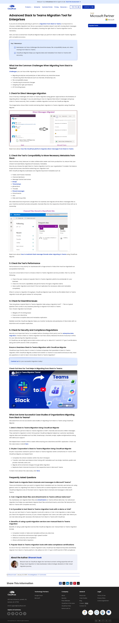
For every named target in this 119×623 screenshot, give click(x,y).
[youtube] (99, 620)
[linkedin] (96, 620)
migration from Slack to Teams (50, 24)
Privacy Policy (101, 598)
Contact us (15, 361)
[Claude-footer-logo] (16, 613)
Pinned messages (18, 191)
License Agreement (103, 600)
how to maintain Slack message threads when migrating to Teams (43, 254)
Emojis (14, 182)
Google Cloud (39, 595)
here (26, 444)
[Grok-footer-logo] (24, 613)
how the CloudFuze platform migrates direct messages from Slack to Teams (47, 149)
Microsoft (37, 598)
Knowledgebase (32, 575)
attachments (41, 500)
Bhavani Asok (35, 557)
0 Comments (42, 575)
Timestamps (16, 184)
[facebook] (103, 620)
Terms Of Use (101, 595)
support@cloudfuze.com (18, 606)
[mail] (110, 620)
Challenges (13, 71)
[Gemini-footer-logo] (20, 613)
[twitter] (106, 620)
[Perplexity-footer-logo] (12, 613)
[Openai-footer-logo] (8, 613)
